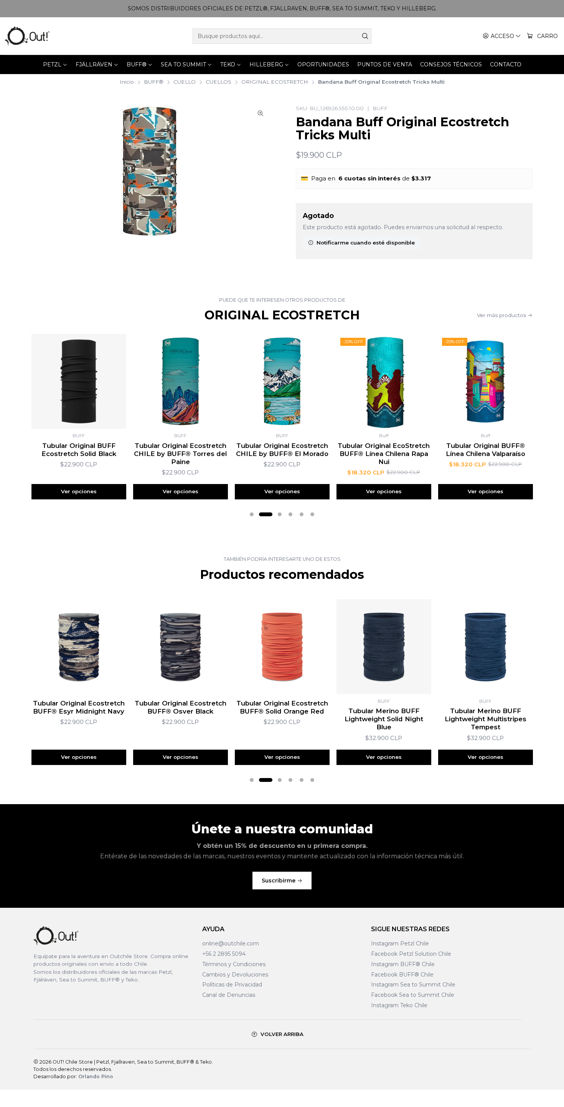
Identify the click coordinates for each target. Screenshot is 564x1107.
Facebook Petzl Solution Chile (411, 953)
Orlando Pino (95, 1076)
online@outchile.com (230, 943)
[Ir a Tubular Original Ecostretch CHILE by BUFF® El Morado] (282, 381)
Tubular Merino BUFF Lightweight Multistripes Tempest (485, 719)
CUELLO (184, 82)
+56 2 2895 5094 (224, 953)
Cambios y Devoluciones (235, 974)
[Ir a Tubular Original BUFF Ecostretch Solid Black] (78, 381)
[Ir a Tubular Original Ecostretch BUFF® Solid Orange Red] (282, 646)
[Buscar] (364, 36)
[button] (251, 514)
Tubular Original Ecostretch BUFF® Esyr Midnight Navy (79, 707)
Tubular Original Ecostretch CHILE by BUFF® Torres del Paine (180, 454)
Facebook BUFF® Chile (402, 974)
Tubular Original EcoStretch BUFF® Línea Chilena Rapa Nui (384, 454)
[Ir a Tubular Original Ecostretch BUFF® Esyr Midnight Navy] (78, 646)
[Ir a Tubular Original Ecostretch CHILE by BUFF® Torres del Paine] (180, 381)
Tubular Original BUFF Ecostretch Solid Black (78, 450)
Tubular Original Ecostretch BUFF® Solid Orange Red (282, 707)
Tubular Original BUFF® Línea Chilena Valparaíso (485, 450)
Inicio (127, 82)
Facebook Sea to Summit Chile (412, 994)
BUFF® (153, 82)
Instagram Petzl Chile (400, 943)
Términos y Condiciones (234, 964)
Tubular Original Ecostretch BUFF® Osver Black (180, 707)
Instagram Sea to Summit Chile (413, 984)
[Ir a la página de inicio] (27, 36)
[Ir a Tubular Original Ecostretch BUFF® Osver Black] (180, 646)
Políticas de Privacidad (232, 984)
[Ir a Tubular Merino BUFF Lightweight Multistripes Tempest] (485, 646)
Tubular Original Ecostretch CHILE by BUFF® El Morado (282, 450)
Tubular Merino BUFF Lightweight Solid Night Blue (384, 719)
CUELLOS (218, 82)
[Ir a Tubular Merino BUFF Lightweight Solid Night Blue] (383, 646)
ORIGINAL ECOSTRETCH (274, 82)
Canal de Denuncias (228, 994)
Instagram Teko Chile (399, 1005)
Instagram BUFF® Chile (403, 964)
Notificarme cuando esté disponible (366, 243)
